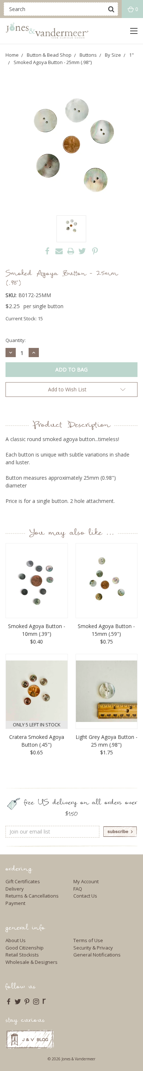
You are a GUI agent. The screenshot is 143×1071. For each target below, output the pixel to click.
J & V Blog (30, 1039)
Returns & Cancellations (32, 895)
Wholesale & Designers (32, 962)
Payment (15, 903)
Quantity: (16, 340)
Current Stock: (24, 318)
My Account (86, 881)
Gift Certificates (23, 881)
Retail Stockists (22, 954)
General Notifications (97, 954)
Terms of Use (88, 940)
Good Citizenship (25, 947)
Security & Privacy (93, 947)
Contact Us (85, 895)
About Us (16, 940)
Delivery (15, 888)
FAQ (77, 888)
